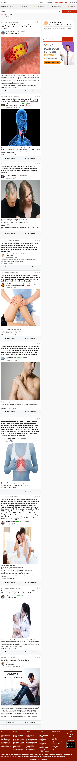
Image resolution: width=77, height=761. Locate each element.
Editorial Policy (55, 747)
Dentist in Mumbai (17, 734)
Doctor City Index (9, 754)
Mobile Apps (54, 738)
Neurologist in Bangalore (44, 746)
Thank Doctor (11, 722)
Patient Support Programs (59, 756)
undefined (6, 14)
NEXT (38, 727)
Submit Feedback (11, 90)
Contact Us (54, 735)
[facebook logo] (67, 734)
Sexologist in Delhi (4, 748)
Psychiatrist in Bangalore (44, 742)
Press (53, 749)
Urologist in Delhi (4, 745)
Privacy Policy (55, 746)
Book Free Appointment (61, 2)
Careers (53, 736)
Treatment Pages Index (48, 756)
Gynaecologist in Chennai (31, 739)
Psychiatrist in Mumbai (18, 740)
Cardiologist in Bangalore (44, 738)
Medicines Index (13, 756)
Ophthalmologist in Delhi (6, 746)
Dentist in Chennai (30, 734)
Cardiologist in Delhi (5, 738)
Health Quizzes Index (67, 754)
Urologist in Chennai (30, 745)
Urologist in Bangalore (43, 747)
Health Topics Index (5, 756)
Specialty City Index (33, 754)
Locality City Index (17, 754)
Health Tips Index (48, 754)
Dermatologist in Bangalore (42, 744)
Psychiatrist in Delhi (5, 740)
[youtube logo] (70, 736)
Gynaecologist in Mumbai (18, 739)
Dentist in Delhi (4, 734)
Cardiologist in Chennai (31, 738)
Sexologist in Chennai (30, 749)
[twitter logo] (70, 734)
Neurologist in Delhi (5, 743)
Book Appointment (31, 90)
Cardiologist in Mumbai (18, 738)
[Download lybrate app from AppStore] (70, 747)
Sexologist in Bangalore (44, 751)
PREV (3, 727)
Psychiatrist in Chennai (31, 740)
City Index (3, 754)
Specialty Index (25, 754)
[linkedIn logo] (73, 734)
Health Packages (28, 756)
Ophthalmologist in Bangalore (43, 749)
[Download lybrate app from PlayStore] (70, 744)
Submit (67, 39)
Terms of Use (54, 739)
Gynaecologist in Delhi (5, 739)
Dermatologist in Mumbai (18, 742)
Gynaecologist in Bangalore (42, 740)
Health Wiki (41, 754)
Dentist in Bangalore (43, 734)
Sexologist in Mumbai (18, 749)
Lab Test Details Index (37, 756)
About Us (54, 734)
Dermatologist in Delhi (5, 742)
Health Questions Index (57, 754)
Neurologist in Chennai (31, 743)
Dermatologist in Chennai (31, 742)
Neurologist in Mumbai (18, 743)
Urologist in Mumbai (17, 745)
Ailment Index (21, 756)
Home (1, 14)
